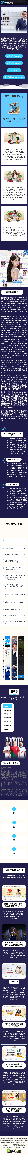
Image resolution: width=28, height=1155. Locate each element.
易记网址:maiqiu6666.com (14, 77)
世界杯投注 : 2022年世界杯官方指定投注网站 (14, 944)
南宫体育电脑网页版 (14, 63)
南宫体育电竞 (7, 717)
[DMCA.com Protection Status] (14, 1150)
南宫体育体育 (7, 706)
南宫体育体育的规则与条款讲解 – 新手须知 (14, 1065)
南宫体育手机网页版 (14, 56)
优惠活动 (14, 982)
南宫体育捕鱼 (7, 729)
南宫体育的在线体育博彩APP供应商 (14, 1025)
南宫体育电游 (7, 725)
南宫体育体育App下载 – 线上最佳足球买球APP (14, 905)
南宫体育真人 (7, 710)
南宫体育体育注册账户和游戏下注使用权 (14, 1110)
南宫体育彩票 (7, 721)
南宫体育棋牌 (7, 714)
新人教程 (14, 70)
